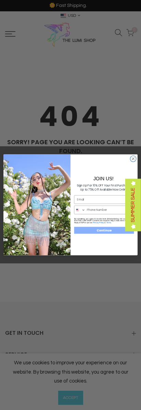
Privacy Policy (98, 222)
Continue (104, 230)
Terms (108, 222)
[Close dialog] (133, 159)
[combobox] (79, 210)
